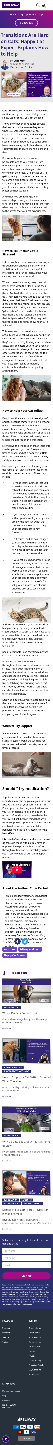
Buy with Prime (35, 1370)
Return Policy (34, 1332)
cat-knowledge (12, 1007)
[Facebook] (17, 941)
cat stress (9, 949)
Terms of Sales (35, 1342)
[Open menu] (49, 5)
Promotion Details (36, 1365)
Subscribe (26, 22)
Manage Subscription (11, 1391)
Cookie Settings (35, 1360)
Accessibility (34, 1374)
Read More (6, 1028)
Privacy (32, 1356)
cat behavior (10, 1200)
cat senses (26, 1200)
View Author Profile (21, 67)
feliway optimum (30, 949)
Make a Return (35, 1337)
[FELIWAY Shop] (17, 5)
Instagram (6, 1328)
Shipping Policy (35, 1328)
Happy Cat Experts (14, 955)
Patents (32, 1351)
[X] (25, 941)
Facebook (6, 1332)
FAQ (4, 1395)
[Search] (38, 5)
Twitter (5, 1342)
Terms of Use (34, 1346)
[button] (5, 1439)
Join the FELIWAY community (9, 1406)
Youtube (5, 1337)
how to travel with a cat (16, 1071)
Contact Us (6, 1400)
